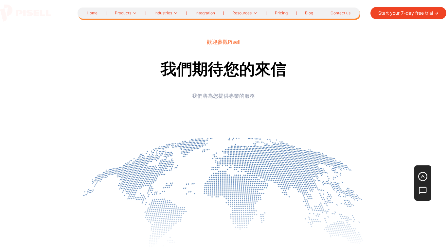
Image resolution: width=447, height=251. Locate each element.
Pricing (281, 12)
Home (92, 12)
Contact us (340, 12)
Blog (309, 12)
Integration (205, 12)
